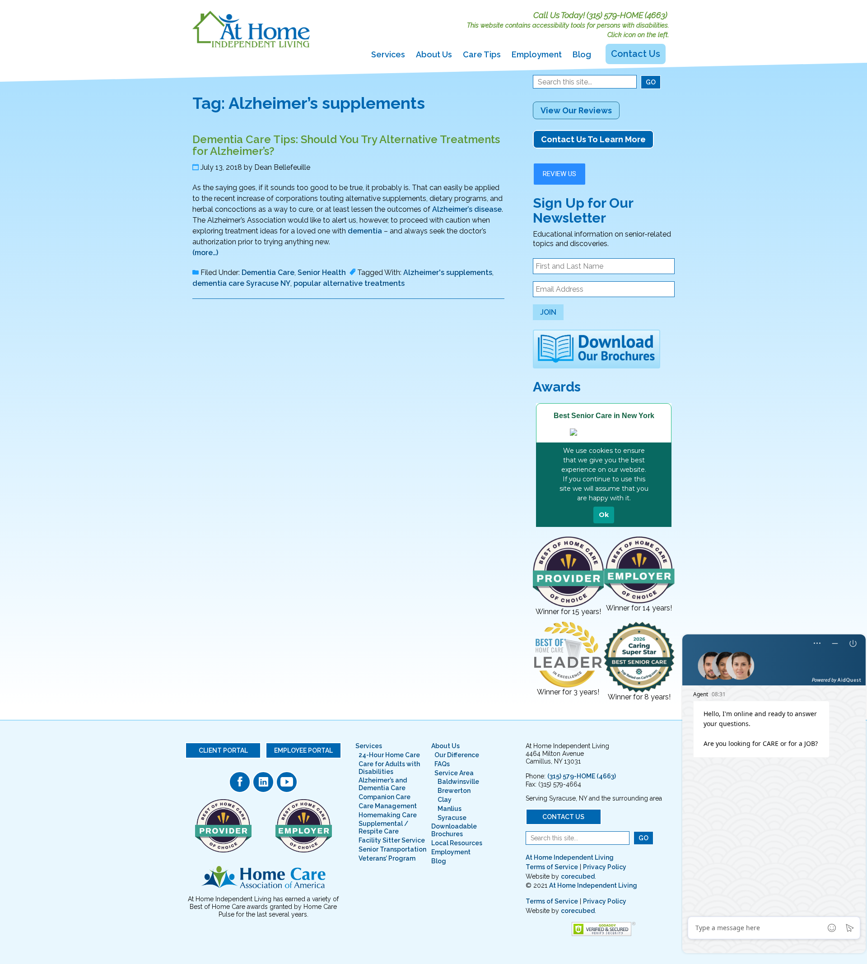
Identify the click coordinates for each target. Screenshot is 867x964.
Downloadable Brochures (454, 830)
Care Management (388, 806)
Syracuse (452, 817)
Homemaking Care (388, 815)
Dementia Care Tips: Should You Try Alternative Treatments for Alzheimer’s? (346, 145)
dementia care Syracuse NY (241, 283)
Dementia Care (268, 272)
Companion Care (384, 797)
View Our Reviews (576, 110)
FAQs (442, 764)
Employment (537, 54)
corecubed (578, 876)
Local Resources (456, 843)
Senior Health (322, 272)
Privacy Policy (604, 867)
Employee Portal (303, 750)
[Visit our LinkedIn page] (263, 782)
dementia (365, 231)
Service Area (454, 773)
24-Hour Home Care (389, 755)
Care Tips (482, 54)
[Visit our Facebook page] (240, 782)
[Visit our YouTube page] (287, 782)
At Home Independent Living (570, 857)
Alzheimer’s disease (467, 209)
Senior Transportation (392, 849)
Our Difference (456, 755)
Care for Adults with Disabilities (389, 767)
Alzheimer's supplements (447, 272)
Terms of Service (552, 867)
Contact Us (635, 53)
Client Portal (223, 750)
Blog (582, 54)
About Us (434, 54)
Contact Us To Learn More (593, 139)
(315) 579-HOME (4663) (627, 15)
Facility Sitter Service (392, 840)
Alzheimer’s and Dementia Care (383, 784)
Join (548, 312)
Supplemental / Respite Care (383, 827)
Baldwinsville (458, 781)
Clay (445, 799)
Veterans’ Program (387, 858)
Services (388, 54)
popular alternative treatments (349, 283)
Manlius (449, 808)
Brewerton (454, 790)
